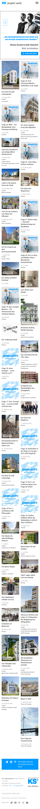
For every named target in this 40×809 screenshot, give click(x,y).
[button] (11, 802)
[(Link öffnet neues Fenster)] (12, 764)
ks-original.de (18, 785)
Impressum (14, 798)
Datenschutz (6, 798)
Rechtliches (22, 798)
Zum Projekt (31, 56)
